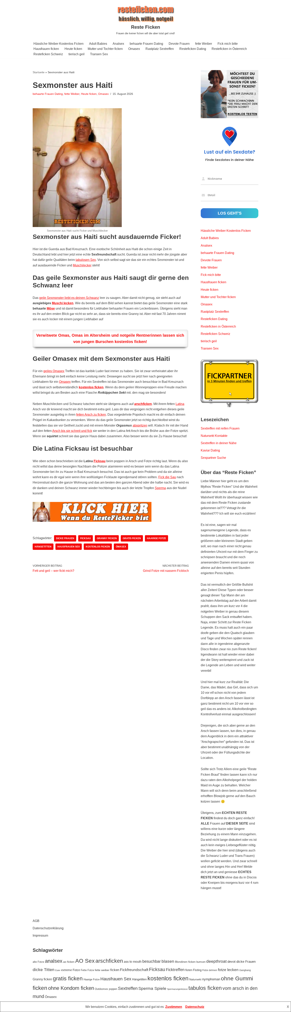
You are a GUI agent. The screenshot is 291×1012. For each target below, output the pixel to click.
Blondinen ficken (185, 961)
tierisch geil (76, 54)
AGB (36, 921)
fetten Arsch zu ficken (91, 414)
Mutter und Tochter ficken (105, 48)
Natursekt (195, 979)
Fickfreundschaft (134, 970)
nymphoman (211, 979)
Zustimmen (173, 1006)
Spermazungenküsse (177, 989)
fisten (188, 970)
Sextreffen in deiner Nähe (219, 443)
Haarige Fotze (156, 538)
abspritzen (140, 425)
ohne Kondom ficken (71, 988)
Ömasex (121, 546)
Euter (57, 970)
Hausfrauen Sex (68, 546)
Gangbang (245, 970)
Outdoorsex (101, 988)
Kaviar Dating (210, 450)
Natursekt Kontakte (214, 435)
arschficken (143, 404)
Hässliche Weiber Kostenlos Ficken (58, 43)
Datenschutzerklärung (48, 928)
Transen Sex (99, 54)
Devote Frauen (179, 43)
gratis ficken (132, 538)
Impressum (40, 935)
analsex (53, 961)
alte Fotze (38, 961)
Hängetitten (43, 546)
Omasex (134, 48)
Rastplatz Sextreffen (160, 48)
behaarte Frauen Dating (146, 43)
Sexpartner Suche (213, 457)
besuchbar (151, 961)
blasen (168, 961)
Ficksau (100, 461)
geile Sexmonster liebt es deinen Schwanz (69, 297)
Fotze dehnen (209, 970)
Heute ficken (73, 48)
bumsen (200, 961)
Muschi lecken (62, 303)
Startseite (39, 72)
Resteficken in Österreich (229, 48)
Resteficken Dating (192, 48)
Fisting (197, 970)
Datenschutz (194, 1006)
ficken (114, 970)
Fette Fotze (87, 970)
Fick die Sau (167, 477)
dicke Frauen (65, 538)
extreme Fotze (70, 970)
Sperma (160, 488)
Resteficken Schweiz (48, 54)
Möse (51, 308)
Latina (180, 404)
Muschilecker (82, 265)
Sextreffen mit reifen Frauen (220, 428)
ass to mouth (133, 961)
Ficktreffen (175, 969)
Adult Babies (98, 43)
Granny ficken (107, 538)
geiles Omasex (53, 371)
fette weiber (102, 970)
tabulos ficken (205, 988)
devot (231, 962)
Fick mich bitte (228, 43)
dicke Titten (43, 969)
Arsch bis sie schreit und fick (72, 430)
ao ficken (68, 961)
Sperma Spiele (152, 988)
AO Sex (85, 961)
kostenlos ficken (91, 387)
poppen (113, 988)
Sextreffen (128, 988)
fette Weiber (203, 43)
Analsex (118, 43)
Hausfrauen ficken (46, 48)
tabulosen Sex (86, 259)
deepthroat (216, 961)
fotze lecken (228, 970)
